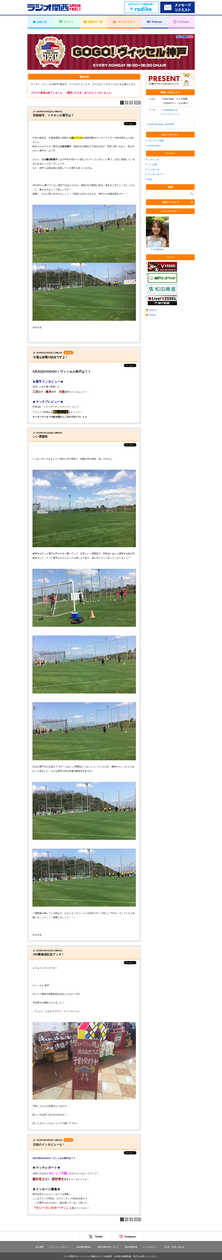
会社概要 (39, 1247)
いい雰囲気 (40, 436)
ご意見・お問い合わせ (173, 1247)
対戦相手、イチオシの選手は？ (53, 115)
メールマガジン (149, 1247)
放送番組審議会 (83, 1247)
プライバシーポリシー (59, 1247)
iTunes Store (154, 145)
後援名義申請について (108, 1247)
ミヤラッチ (153, 159)
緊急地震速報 (131, 1247)
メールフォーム (171, 114)
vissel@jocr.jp (170, 109)
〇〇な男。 (153, 164)
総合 (150, 179)
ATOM (152, 315)
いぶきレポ (153, 169)
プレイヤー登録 (156, 140)
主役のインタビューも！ (49, 1144)
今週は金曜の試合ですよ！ (50, 357)
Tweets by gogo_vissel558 (160, 124)
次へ (137, 103)
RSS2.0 (153, 310)
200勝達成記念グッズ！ (48, 954)
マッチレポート (156, 174)
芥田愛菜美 (158, 249)
